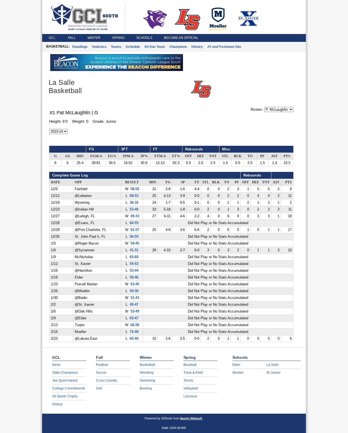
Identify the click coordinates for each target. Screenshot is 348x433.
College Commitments (68, 388)
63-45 (134, 284)
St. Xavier (273, 373)
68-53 (134, 196)
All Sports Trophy (64, 396)
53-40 (134, 209)
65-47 (134, 318)
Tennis (188, 380)
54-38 (134, 291)
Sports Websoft (191, 418)
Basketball (147, 365)
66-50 (134, 325)
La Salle (272, 365)
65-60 (134, 257)
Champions (178, 47)
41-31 (134, 250)
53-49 (134, 311)
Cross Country (106, 380)
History (197, 47)
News (56, 365)
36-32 (134, 203)
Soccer (101, 373)
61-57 (134, 230)
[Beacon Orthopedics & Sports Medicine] (116, 69)
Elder (236, 365)
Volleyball (191, 388)
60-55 (134, 223)
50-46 (134, 277)
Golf (99, 388)
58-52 (134, 189)
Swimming (147, 380)
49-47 (134, 305)
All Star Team (154, 47)
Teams (116, 47)
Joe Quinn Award (64, 380)
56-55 (134, 237)
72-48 (134, 332)
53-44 (134, 271)
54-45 (134, 243)
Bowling (146, 388)
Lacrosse (190, 396)
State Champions (65, 373)
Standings (80, 47)
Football (102, 365)
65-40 (134, 339)
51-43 (134, 298)
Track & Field (193, 373)
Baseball (190, 365)
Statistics (99, 47)
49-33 (134, 216)
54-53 (134, 264)
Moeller (238, 373)
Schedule (133, 47)
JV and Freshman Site (224, 47)
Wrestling (147, 373)
